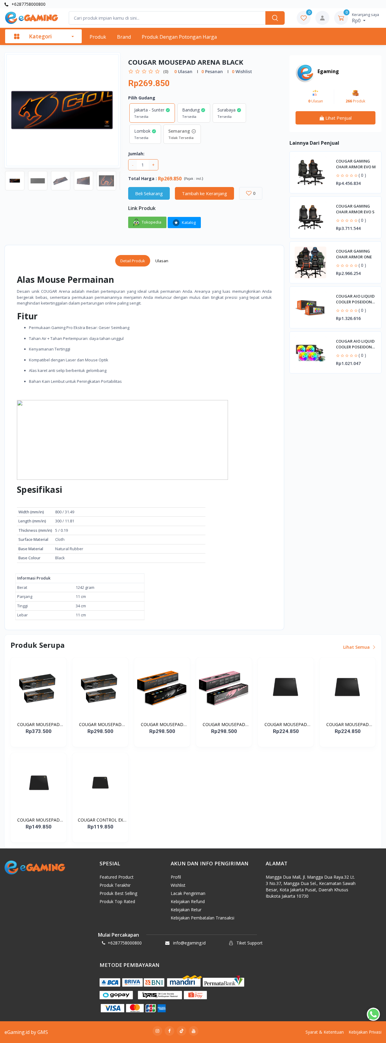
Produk (98, 37)
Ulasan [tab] (161, 260)
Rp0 (365, 18)
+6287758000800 (28, 4)
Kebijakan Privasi (365, 1032)
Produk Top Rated (117, 901)
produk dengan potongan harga (179, 37)
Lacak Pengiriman (188, 893)
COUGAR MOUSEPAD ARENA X (162, 725)
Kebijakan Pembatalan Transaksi (202, 918)
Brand (124, 37)
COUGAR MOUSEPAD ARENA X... (224, 725)
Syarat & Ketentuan (324, 1032)
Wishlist (178, 885)
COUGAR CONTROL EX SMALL (100, 820)
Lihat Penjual (338, 118)
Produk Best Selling (118, 893)
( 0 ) (362, 175)
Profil (176, 877)
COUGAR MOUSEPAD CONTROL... (285, 725)
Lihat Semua (357, 647)
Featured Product (117, 877)
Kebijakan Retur (186, 909)
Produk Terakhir (115, 885)
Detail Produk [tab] (132, 260)
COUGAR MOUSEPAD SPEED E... (347, 725)
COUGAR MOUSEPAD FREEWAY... (38, 725)
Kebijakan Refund (188, 901)
